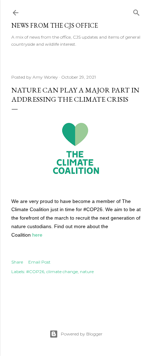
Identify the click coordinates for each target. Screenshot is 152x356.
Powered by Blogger (82, 334)
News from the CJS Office (54, 25)
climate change (62, 271)
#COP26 (35, 271)
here (37, 235)
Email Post (39, 262)
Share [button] (17, 262)
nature (87, 271)
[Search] (136, 11)
